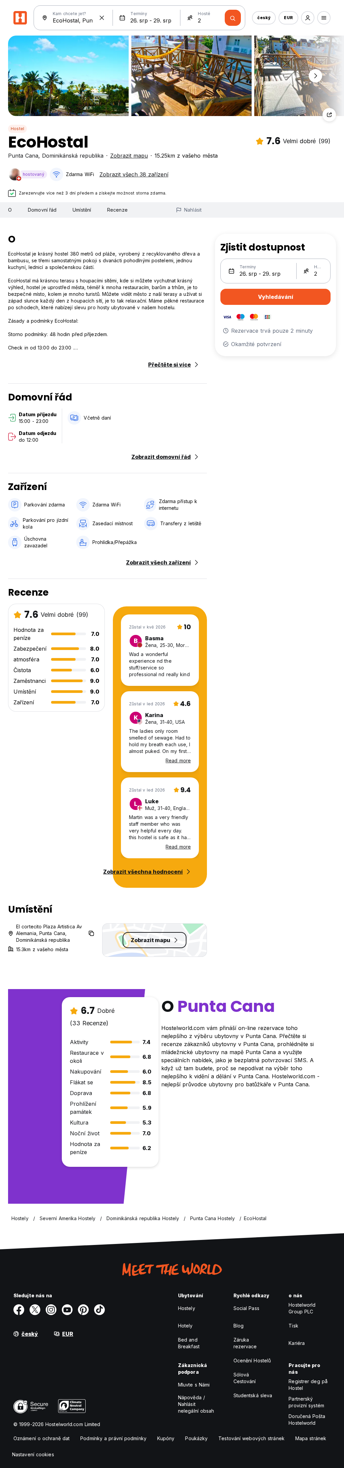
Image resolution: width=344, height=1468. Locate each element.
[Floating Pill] (315, 76)
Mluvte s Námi (194, 1385)
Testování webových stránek (251, 1438)
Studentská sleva (252, 1395)
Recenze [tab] (117, 210)
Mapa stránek (310, 1438)
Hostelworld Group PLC (302, 1308)
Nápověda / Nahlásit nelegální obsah (196, 1404)
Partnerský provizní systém (306, 1402)
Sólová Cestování (244, 1378)
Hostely (186, 1308)
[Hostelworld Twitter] (35, 1309)
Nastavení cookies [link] (33, 1454)
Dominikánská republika (72, 155)
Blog (238, 1325)
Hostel (17, 128)
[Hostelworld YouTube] (67, 1309)
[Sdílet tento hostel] (329, 114)
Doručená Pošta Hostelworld (307, 1419)
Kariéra (297, 1343)
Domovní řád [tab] (42, 210)
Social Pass (246, 1308)
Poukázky (196, 1438)
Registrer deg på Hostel (308, 1384)
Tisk (293, 1325)
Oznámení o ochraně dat (41, 1438)
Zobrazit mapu (129, 155)
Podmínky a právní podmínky (113, 1438)
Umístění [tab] (82, 210)
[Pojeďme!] (233, 18)
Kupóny (166, 1438)
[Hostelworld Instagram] (51, 1309)
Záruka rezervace (245, 1343)
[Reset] (102, 18)
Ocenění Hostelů (252, 1360)
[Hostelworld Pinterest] (83, 1309)
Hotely (185, 1325)
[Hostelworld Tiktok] (99, 1309)
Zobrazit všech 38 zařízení (133, 174)
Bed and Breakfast (189, 1343)
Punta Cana (23, 155)
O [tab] (10, 210)
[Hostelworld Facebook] (18, 1309)
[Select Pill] (307, 17)
